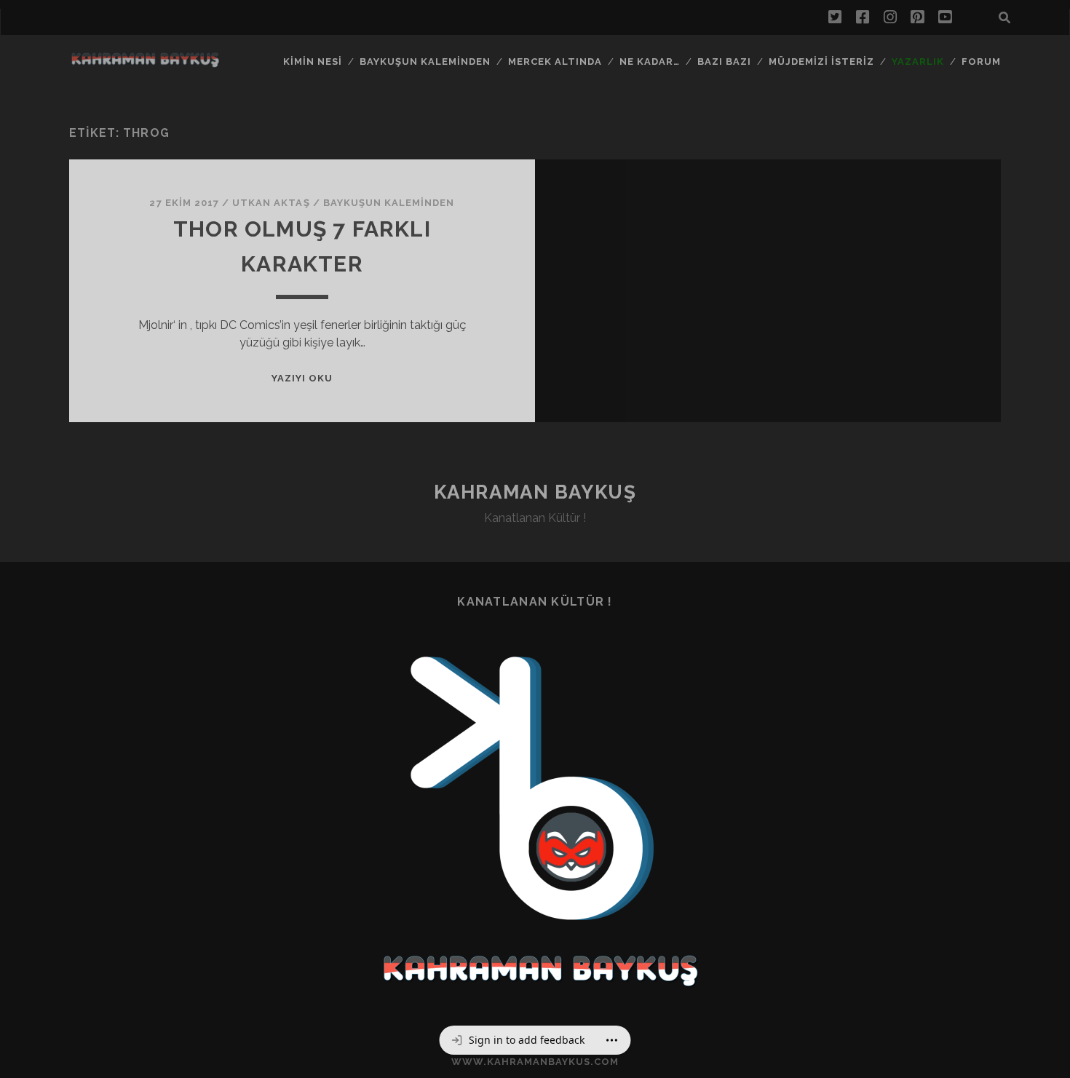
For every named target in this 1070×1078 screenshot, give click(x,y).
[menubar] (535, 1040)
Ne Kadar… (649, 61)
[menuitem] (518, 1040)
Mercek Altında (555, 61)
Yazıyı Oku (302, 378)
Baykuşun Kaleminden (425, 61)
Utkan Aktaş (270, 202)
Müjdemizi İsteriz (822, 61)
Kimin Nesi (312, 61)
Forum (981, 61)
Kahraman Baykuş (535, 492)
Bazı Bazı (724, 61)
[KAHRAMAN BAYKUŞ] (145, 63)
